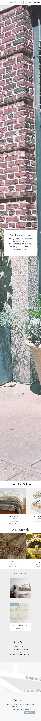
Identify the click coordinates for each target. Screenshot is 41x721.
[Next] (38, 503)
